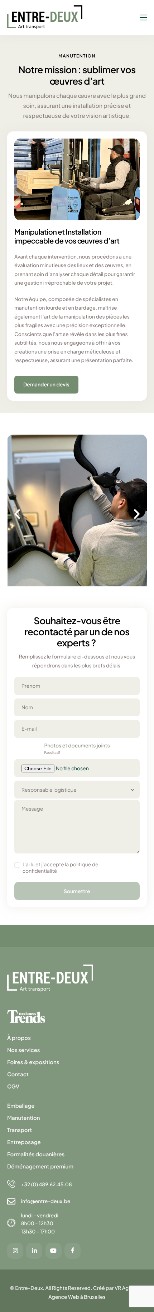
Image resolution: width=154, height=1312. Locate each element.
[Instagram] (15, 1251)
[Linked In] (34, 1251)
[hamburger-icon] (143, 17)
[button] (17, 513)
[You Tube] (53, 1251)
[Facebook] (72, 1251)
